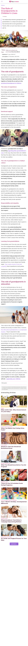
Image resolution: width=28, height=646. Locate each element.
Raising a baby (4, 518)
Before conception (5, 463)
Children (3, 5)
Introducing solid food (6, 426)
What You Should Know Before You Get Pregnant (13, 465)
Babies (2, 408)
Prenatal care (4, 481)
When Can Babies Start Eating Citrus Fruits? (12, 429)
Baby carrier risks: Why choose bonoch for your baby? (13, 410)
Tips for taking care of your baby (9, 500)
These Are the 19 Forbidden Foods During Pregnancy (12, 484)
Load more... (14, 544)
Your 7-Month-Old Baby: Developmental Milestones (14, 502)
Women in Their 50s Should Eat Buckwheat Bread (11, 447)
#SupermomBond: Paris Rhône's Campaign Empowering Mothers (11, 521)
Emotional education (6, 537)
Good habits (4, 445)
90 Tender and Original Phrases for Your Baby (14, 539)
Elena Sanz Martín (15, 51)
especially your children (13, 379)
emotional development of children (11, 83)
